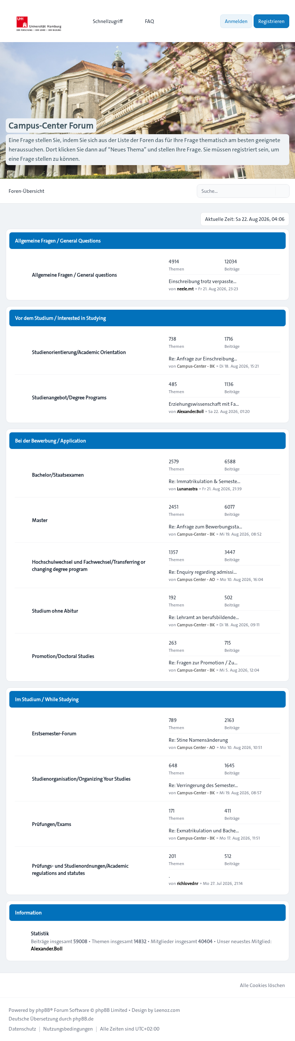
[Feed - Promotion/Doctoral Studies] (157, 656)
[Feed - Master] (157, 520)
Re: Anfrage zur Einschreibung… (203, 358)
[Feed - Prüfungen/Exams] (157, 824)
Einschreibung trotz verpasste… (202, 281)
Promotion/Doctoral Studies (63, 656)
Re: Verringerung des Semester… (203, 785)
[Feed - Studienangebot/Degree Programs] (157, 397)
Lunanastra (187, 488)
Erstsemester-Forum (54, 733)
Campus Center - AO (196, 579)
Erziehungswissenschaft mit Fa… (204, 404)
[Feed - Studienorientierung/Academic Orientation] (157, 352)
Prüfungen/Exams (51, 824)
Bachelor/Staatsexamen (58, 474)
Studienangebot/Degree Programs (69, 397)
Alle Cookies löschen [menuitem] (262, 985)
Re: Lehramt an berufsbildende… (204, 617)
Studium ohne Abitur (55, 610)
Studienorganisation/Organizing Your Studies (81, 778)
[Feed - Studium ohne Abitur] (157, 611)
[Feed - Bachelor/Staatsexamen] (157, 475)
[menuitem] (104, 21)
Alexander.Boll (190, 411)
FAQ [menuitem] (149, 21)
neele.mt (185, 288)
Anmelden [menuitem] (236, 21)
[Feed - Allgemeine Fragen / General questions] (157, 275)
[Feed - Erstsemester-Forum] (157, 733)
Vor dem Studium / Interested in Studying (60, 318)
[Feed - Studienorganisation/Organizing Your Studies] (157, 779)
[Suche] (269, 191)
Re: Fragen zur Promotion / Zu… (203, 662)
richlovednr (187, 883)
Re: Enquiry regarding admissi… (203, 572)
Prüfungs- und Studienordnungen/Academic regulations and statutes (80, 869)
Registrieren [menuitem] (271, 21)
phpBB (43, 1010)
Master (39, 520)
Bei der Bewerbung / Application (50, 440)
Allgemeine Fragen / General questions (74, 274)
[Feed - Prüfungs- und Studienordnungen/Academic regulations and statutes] (157, 869)
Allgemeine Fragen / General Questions (58, 240)
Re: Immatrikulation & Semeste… (204, 481)
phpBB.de (83, 1018)
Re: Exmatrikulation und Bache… (204, 830)
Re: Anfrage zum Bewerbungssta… (205, 526)
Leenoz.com (167, 1010)
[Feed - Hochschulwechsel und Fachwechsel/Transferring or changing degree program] (157, 565)
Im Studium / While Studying (46, 699)
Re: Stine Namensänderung (198, 740)
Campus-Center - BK (196, 366)
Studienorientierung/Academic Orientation (79, 352)
